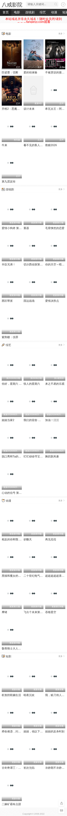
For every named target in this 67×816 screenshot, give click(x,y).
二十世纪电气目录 (35, 575)
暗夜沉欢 (29, 695)
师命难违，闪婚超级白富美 (18, 731)
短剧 (8, 656)
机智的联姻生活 (11, 695)
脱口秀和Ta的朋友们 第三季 (19, 456)
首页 (6, 12)
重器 (26, 228)
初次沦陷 (29, 767)
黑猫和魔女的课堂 (13, 575)
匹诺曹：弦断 (10, 72)
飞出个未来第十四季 (36, 612)
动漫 (54, 12)
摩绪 (4, 612)
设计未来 (29, 108)
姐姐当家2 (8, 420)
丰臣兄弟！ (8, 264)
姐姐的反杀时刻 (54, 731)
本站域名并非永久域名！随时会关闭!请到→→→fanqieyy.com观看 (33, 20)
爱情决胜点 (52, 300)
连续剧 (30, 12)
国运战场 (29, 300)
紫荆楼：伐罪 (10, 337)
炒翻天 (28, 539)
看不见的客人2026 (35, 145)
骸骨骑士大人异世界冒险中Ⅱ (19, 648)
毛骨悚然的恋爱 (54, 228)
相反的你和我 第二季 (14, 539)
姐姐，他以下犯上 (35, 731)
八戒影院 (12, 5)
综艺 (43, 12)
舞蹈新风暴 (52, 456)
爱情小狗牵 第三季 (13, 228)
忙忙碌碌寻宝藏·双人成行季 (40, 456)
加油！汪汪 (52, 420)
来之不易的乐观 (54, 383)
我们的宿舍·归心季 (35, 420)
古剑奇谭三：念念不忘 (15, 767)
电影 (17, 12)
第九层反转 (8, 181)
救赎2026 (51, 145)
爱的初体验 (30, 72)
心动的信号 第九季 (13, 492)
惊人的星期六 (32, 383)
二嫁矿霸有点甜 (11, 804)
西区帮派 (7, 300)
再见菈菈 (50, 539)
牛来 (4, 145)
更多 (60, 33)
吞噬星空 (50, 612)
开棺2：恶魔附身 (12, 108)
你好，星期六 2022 (13, 383)
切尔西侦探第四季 (35, 264)
